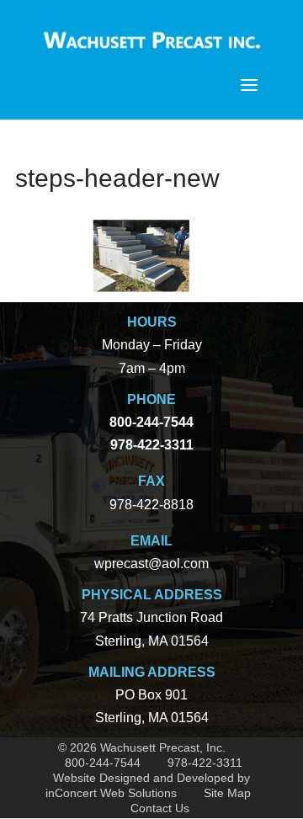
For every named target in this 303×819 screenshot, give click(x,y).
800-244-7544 (103, 762)
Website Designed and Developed (143, 777)
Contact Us (159, 808)
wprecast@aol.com (151, 563)
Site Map (227, 793)
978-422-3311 (204, 762)
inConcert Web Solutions (111, 793)
